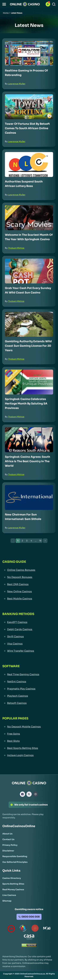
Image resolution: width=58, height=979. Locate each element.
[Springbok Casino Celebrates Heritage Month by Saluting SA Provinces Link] (29, 382)
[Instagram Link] (35, 794)
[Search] (54, 4)
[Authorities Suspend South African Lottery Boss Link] (29, 164)
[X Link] (29, 794)
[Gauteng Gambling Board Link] (35, 929)
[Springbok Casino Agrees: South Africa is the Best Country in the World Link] (29, 439)
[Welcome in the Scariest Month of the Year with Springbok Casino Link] (29, 217)
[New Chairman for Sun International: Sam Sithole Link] (29, 497)
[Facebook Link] (22, 794)
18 (40, 540)
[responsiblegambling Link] (23, 929)
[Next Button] (45, 540)
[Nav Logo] (25, 4)
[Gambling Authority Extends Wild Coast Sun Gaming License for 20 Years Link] (29, 324)
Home (5, 13)
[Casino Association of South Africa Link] (29, 937)
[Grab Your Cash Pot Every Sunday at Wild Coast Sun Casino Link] (29, 271)
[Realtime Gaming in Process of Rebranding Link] (29, 53)
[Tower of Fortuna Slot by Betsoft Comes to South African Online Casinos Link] (29, 106)
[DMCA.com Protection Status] (29, 946)
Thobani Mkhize (16, 248)
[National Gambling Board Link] (46, 929)
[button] (4, 4)
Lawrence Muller (16, 83)
